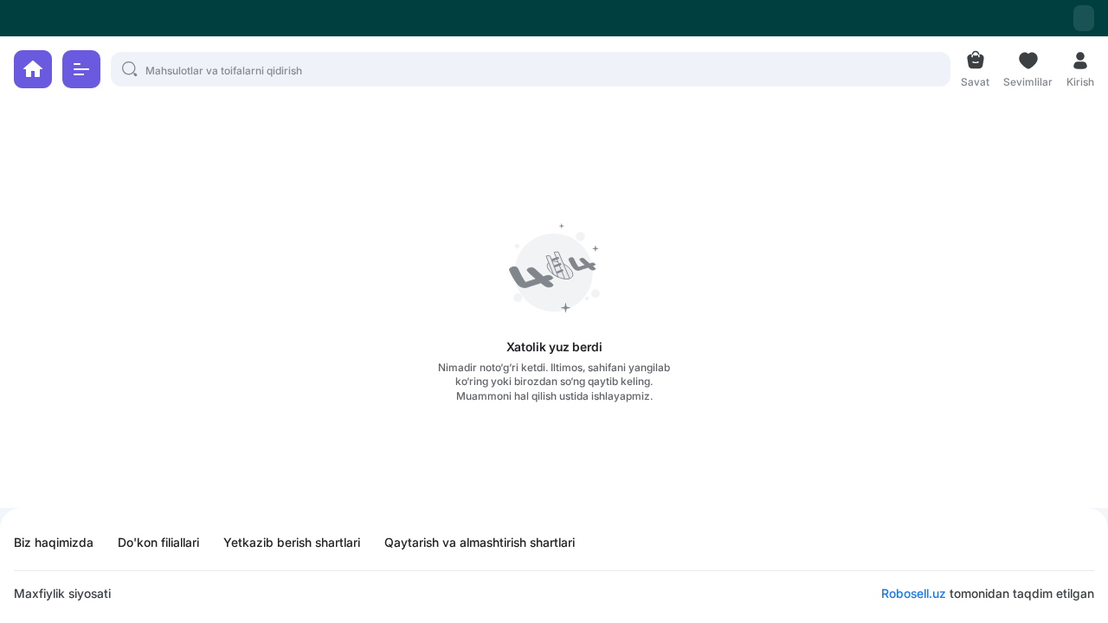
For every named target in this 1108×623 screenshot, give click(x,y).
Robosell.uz (913, 593)
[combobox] (1083, 18)
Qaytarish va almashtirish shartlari (479, 542)
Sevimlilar (1028, 80)
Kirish (1080, 80)
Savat (975, 80)
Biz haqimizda (53, 542)
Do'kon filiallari (158, 542)
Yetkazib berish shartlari (291, 542)
